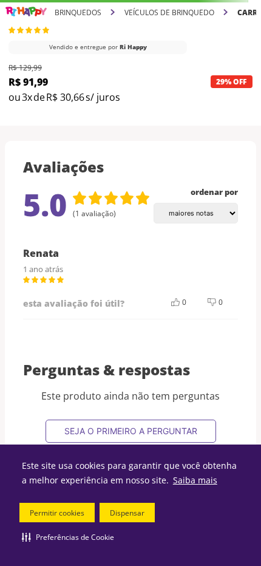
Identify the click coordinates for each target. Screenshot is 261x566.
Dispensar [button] (127, 513)
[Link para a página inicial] (26, 12)
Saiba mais (195, 480)
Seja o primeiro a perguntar (130, 431)
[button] (68, 537)
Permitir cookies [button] (57, 513)
